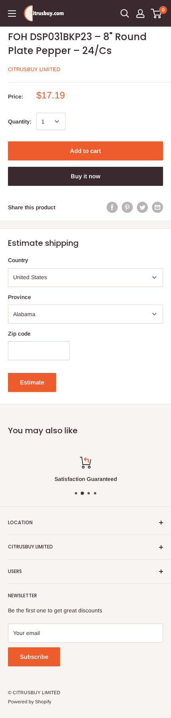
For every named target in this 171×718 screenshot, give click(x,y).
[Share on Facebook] (112, 207)
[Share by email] (157, 207)
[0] (156, 13)
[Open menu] (12, 13)
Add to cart (85, 150)
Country (18, 260)
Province (19, 297)
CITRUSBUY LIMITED (34, 69)
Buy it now (85, 176)
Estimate (32, 382)
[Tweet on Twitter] (142, 207)
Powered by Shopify (29, 701)
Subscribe (34, 656)
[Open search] (124, 13)
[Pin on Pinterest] (127, 207)
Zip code (19, 333)
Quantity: (19, 121)
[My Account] (140, 13)
